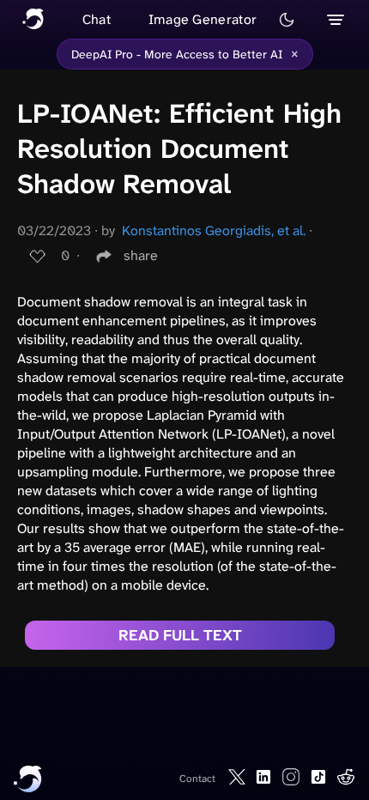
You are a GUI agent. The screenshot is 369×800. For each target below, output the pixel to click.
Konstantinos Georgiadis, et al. (213, 230)
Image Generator (202, 19)
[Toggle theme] (286, 19)
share (141, 255)
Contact (197, 778)
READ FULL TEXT (180, 635)
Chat (96, 19)
